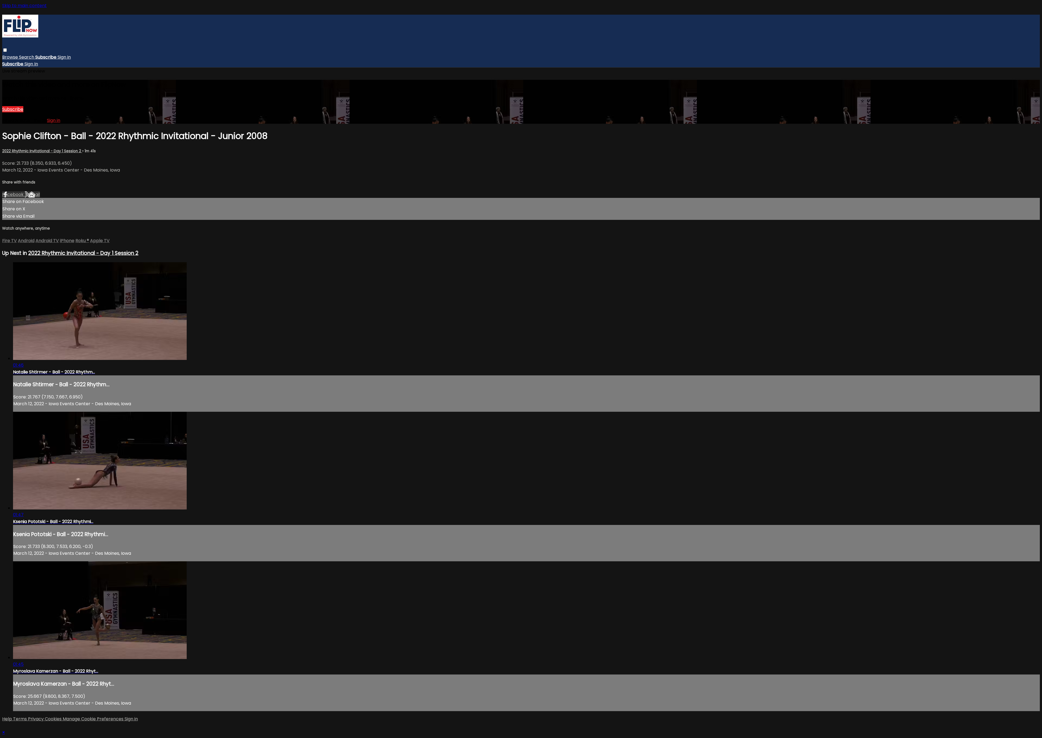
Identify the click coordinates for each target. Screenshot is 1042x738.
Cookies (54, 719)
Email (34, 194)
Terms (20, 719)
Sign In (31, 64)
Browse (10, 57)
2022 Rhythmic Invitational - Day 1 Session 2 (42, 151)
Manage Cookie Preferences (94, 719)
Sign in (64, 57)
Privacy (36, 719)
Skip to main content (24, 5)
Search (27, 57)
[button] (5, 50)
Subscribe (12, 109)
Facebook (13, 194)
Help (7, 719)
